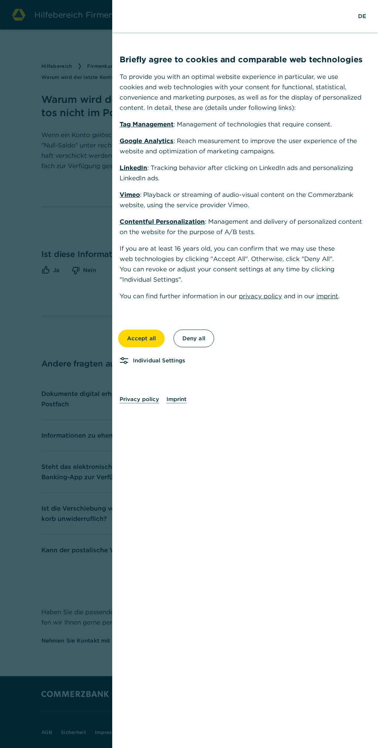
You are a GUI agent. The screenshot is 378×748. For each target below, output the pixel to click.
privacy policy (260, 296)
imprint (327, 296)
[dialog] (189, 374)
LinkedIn (133, 168)
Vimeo (130, 195)
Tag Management (146, 124)
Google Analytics (146, 141)
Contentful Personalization (162, 222)
